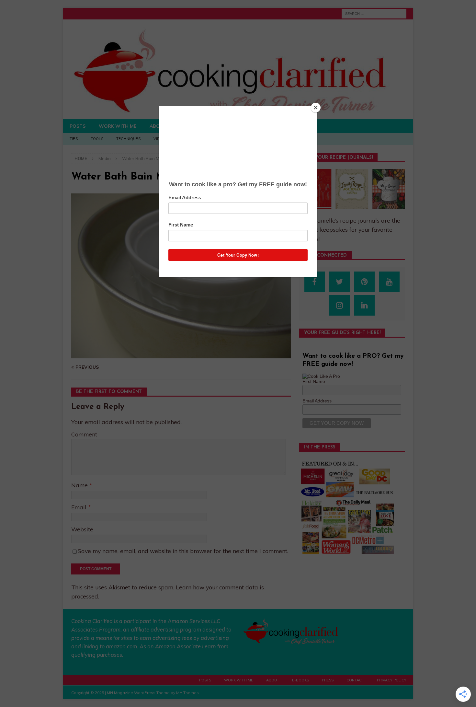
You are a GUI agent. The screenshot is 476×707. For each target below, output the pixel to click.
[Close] (316, 107)
